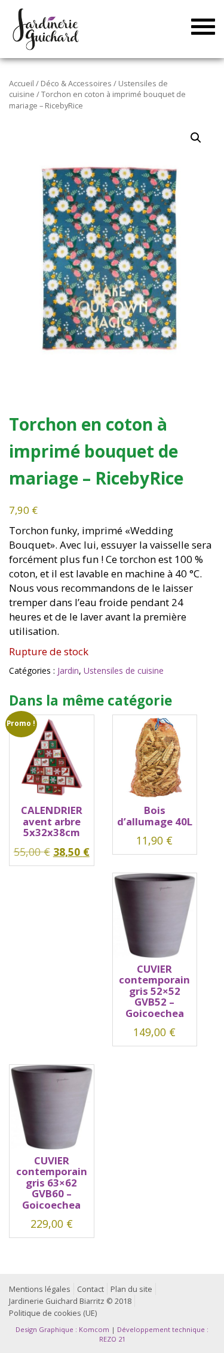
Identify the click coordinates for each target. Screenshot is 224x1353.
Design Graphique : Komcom (62, 1329)
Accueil (21, 83)
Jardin (68, 670)
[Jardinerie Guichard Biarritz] (46, 29)
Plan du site (131, 1289)
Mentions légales (39, 1289)
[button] (196, 138)
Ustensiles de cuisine (124, 670)
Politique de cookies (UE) (53, 1313)
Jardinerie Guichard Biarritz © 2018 (70, 1301)
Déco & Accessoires (76, 83)
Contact (90, 1289)
